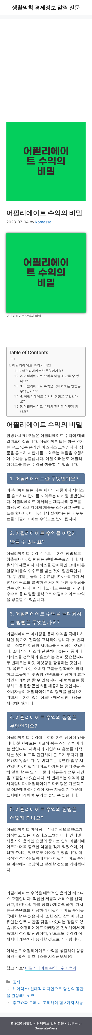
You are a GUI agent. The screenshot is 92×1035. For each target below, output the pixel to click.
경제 (16, 982)
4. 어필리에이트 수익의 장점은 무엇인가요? (49, 398)
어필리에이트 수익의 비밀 (31, 365)
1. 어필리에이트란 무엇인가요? (41, 371)
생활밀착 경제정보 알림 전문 (46, 7)
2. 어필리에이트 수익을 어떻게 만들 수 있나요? (49, 378)
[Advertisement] (46, 74)
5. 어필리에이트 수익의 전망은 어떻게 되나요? (49, 409)
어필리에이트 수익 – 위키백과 (50, 968)
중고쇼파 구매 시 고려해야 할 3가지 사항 (48, 1002)
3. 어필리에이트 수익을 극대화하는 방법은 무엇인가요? (50, 388)
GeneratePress (46, 1028)
